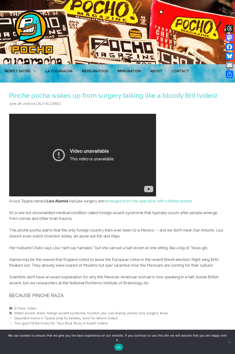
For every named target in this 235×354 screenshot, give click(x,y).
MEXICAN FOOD (95, 71)
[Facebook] (229, 46)
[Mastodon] (229, 37)
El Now (19, 308)
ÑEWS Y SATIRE (18, 71)
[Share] (229, 74)
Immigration (129, 71)
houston (93, 313)
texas (164, 313)
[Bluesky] (229, 56)
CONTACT (180, 71)
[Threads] (229, 28)
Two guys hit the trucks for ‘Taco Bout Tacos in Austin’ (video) (61, 323)
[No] (229, 342)
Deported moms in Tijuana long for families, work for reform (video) (66, 318)
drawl (40, 313)
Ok (119, 347)
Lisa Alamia (117, 313)
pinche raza (136, 313)
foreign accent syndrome (66, 313)
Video (31, 308)
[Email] (229, 65)
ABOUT (156, 71)
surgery (152, 313)
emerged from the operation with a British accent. (149, 201)
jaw (103, 313)
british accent (24, 313)
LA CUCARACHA (59, 71)
